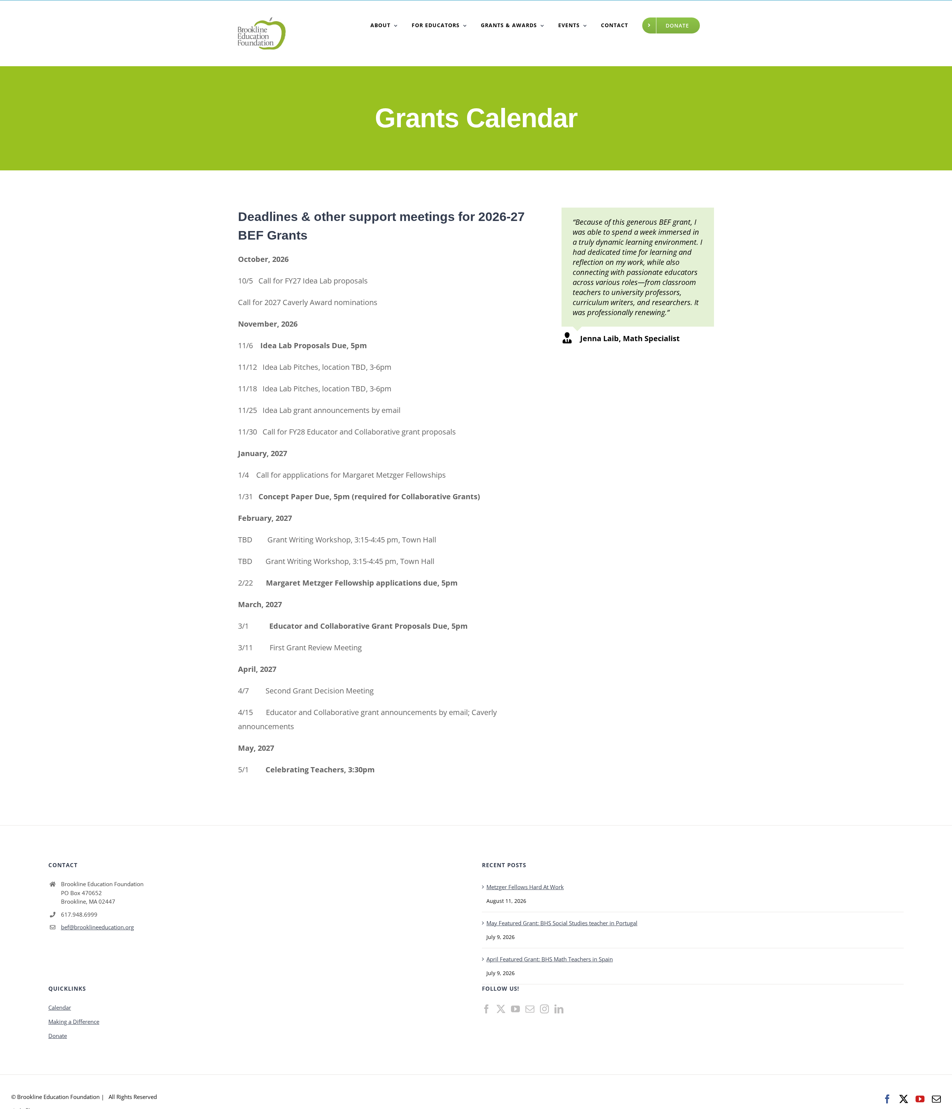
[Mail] (529, 1008)
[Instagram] (544, 1008)
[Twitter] (500, 1008)
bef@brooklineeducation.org (97, 927)
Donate (57, 1035)
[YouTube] (515, 1008)
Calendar (59, 1007)
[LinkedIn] (558, 1008)
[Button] (384, 25)
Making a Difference (73, 1021)
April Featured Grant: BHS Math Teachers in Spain (549, 959)
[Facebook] (486, 1008)
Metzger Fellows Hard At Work (525, 887)
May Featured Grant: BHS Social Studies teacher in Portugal (561, 923)
